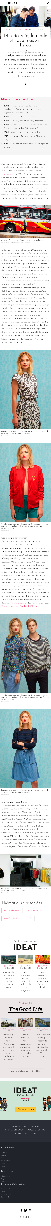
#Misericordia (34, 910)
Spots (3, 1163)
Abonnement (21, 1133)
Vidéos (3, 1166)
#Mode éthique (11, 918)
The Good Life (5, 1189)
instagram (30, 1210)
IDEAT (3, 1191)
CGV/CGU (35, 1126)
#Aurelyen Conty (12, 910)
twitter (26, 1210)
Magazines (4, 1179)
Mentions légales (20, 1126)
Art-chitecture (5, 1160)
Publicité (32, 1130)
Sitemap (32, 1133)
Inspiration (21, 29)
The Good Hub (6, 1194)
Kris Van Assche (9, 606)
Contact (42, 1130)
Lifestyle (9, 29)
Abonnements (5, 1176)
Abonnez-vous (25, 1109)
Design (3, 1155)
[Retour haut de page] (48, 1136)
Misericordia (7, 174)
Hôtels (25, 1031)
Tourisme (4, 1158)
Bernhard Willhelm (29, 606)
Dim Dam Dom (6, 1197)
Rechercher (47, 3)
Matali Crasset (17, 603)
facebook (21, 1210)
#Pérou (29, 918)
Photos (3, 1169)
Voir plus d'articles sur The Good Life (25, 1071)
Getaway (8, 1031)
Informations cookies (15, 1130)
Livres (3, 1181)
